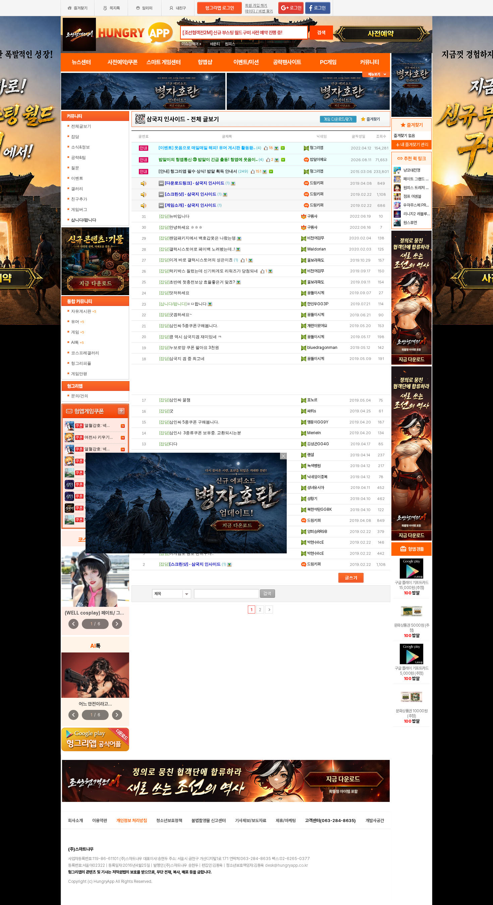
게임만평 (79, 373)
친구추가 (79, 199)
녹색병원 (313, 465)
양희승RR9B (316, 531)
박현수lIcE (315, 542)
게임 (77, 332)
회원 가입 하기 (256, 5)
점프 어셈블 (411, 196)
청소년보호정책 (169, 820)
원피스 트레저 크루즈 (416, 187)
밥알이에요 (318, 159)
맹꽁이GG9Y (317, 422)
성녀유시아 (315, 487)
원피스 (230, 44)
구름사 (311, 216)
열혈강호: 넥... (97, 425)
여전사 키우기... (99, 437)
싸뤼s (311, 411)
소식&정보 (80, 147)
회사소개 (75, 820)
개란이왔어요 (316, 325)
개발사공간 (375, 820)
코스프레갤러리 (85, 353)
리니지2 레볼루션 (416, 214)
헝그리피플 (81, 363)
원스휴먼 (409, 222)
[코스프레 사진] (95, 576)
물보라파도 (315, 260)
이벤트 (77, 178)
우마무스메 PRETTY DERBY (416, 205)
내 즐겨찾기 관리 (411, 144)
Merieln (313, 433)
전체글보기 (81, 126)
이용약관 (99, 820)
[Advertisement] (143, 128)
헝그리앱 (316, 147)
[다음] (269, 609)
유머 (77, 321)
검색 (321, 32)
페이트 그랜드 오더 (416, 179)
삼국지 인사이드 (166, 119)
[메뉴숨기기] (376, 74)
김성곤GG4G (317, 444)
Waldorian (316, 249)
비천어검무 (315, 238)
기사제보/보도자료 (250, 820)
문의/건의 (79, 396)
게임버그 (79, 209)
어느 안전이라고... (95, 704)
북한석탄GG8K (319, 509)
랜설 (310, 454)
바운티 (215, 44)
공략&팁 (78, 157)
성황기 (311, 498)
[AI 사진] (95, 675)
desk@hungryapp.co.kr (286, 865)
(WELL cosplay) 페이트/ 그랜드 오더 (101, 613)
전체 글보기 (205, 119)
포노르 (311, 400)
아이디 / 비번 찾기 (259, 11)
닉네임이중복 (316, 476)
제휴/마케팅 (286, 820)
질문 (75, 168)
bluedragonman (321, 347)
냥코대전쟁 (411, 170)
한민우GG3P (317, 304)
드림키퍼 (316, 183)
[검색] (267, 593)
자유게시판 (83, 311)
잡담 (75, 136)
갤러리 (77, 188)
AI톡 (77, 342)
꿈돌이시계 (315, 292)
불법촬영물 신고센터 (208, 820)
